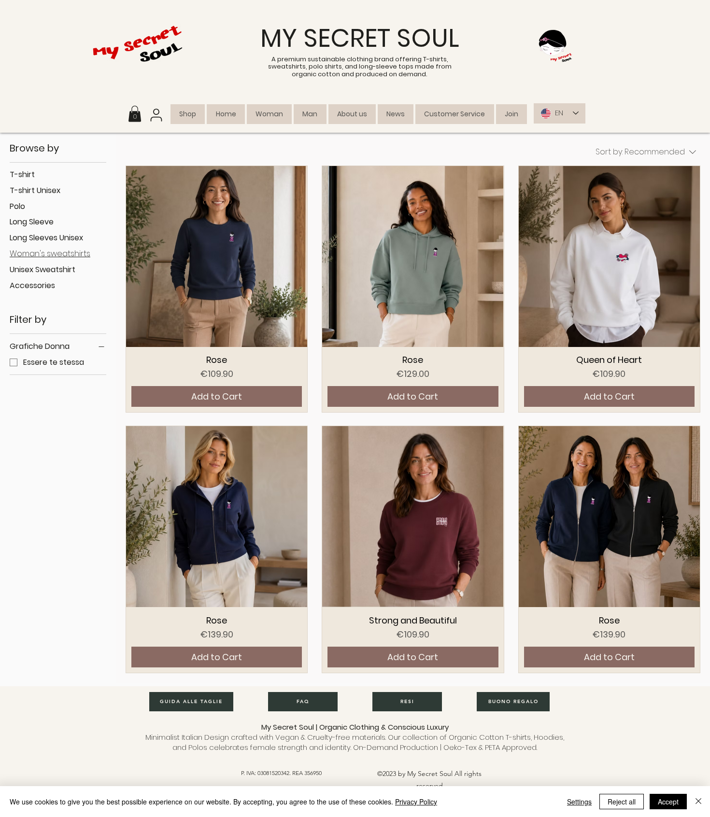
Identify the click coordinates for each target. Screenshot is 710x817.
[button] (135, 114)
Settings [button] (579, 801)
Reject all (622, 801)
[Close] (698, 801)
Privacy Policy (416, 801)
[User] (156, 115)
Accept (668, 801)
